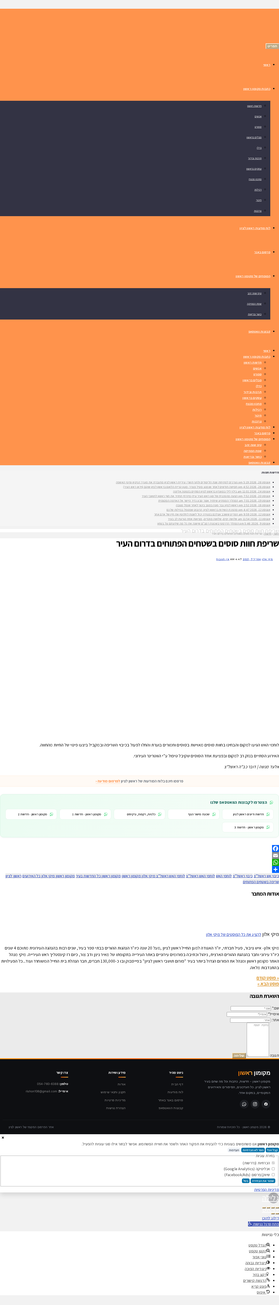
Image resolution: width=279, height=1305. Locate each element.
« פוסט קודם (268, 978)
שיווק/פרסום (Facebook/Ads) (247, 1174)
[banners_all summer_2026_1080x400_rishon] (148, 643)
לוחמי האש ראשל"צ (200, 875)
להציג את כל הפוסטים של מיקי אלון (233, 934)
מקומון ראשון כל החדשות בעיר (98, 875)
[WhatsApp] (139, 862)
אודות (122, 1084)
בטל (245, 1181)
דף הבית (177, 1084)
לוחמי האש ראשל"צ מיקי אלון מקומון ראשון (153, 875)
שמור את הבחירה (263, 1181)
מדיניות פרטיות (115, 1100)
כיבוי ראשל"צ (243, 875)
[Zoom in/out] (264, 1207)
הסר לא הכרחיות (253, 1150)
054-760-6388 (47, 1084)
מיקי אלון (267, 559)
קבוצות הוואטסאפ (171, 1108)
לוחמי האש (224, 875)
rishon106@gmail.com (41, 1091)
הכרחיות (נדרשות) (257, 1162)
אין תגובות (222, 559)
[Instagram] (255, 1104)
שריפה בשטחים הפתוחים (261, 881)
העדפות (234, 1150)
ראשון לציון (13, 875)
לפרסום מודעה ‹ (108, 780)
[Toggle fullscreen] (268, 1207)
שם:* (275, 1008)
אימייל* (273, 1013)
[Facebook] (139, 848)
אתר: (275, 1019)
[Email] (139, 855)
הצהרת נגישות (116, 1108)
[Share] (139, 869)
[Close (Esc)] (277, 1207)
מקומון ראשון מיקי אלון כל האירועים (48, 875)
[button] (263, 1223)
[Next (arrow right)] (273, 1213)
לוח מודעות (175, 1092)
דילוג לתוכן (270, 1218)
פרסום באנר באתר (170, 1100)
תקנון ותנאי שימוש (113, 1092)
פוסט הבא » (268, 984)
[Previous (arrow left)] (277, 1213)
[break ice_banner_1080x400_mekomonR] (161, 734)
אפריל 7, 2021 (252, 559)
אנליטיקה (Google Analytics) (247, 1168)
